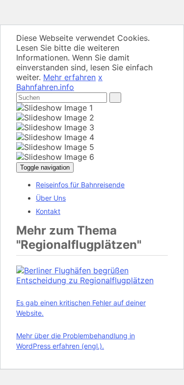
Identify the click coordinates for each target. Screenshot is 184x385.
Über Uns (51, 198)
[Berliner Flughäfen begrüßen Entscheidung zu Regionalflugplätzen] (92, 280)
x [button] (100, 77)
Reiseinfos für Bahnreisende (80, 184)
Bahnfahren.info (45, 87)
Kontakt (48, 211)
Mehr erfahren (69, 77)
